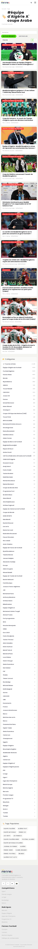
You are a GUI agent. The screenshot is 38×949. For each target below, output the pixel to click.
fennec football (10, 853)
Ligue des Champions (8, 916)
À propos (4, 929)
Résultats (5, 922)
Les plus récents (9, 36)
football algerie (28, 839)
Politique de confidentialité (10, 938)
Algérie (22, 846)
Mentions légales (7, 935)
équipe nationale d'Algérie (13, 843)
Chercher (5, 40)
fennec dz (22, 832)
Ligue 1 (4, 891)
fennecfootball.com (19, 946)
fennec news (8, 850)
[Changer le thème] (31, 2)
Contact (4, 932)
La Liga (4, 897)
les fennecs (17, 836)
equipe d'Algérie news (11, 839)
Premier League (7, 894)
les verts (7, 836)
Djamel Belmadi (21, 850)
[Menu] (35, 2)
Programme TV (6, 919)
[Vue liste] (35, 40)
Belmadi (21, 853)
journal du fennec (10, 846)
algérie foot (22, 828)
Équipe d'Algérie (7, 913)
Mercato (4, 910)
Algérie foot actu (10, 857)
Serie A (4, 903)
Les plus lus (23, 36)
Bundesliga (5, 900)
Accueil (4, 9)
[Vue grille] (32, 40)
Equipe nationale (10, 832)
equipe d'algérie (9, 828)
